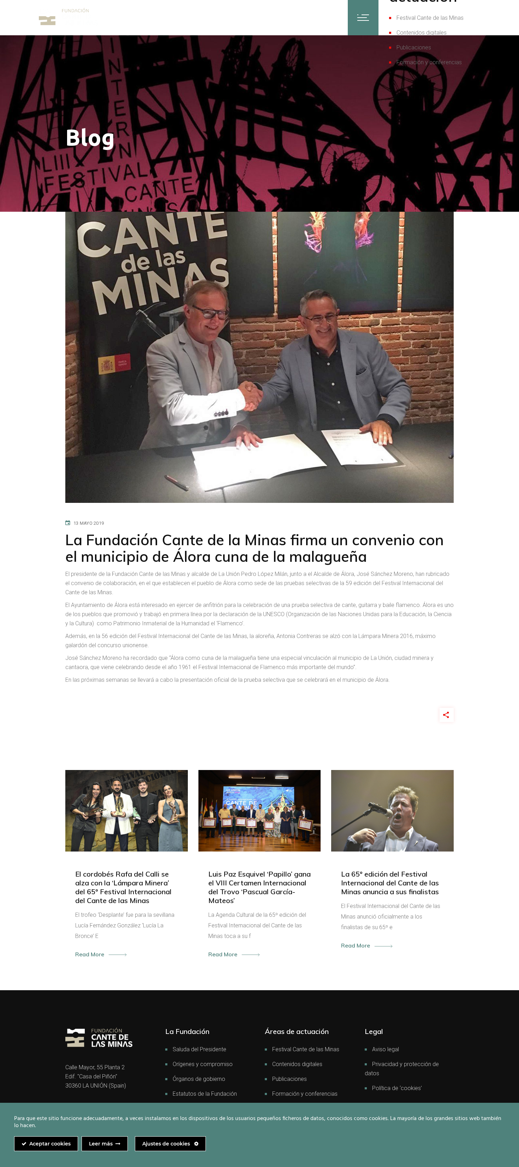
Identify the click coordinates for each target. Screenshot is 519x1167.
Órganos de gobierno (199, 1079)
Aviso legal (385, 1049)
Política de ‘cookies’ (397, 1088)
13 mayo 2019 (88, 523)
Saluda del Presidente (199, 1049)
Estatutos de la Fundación (205, 1093)
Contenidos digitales (421, 32)
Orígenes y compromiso (203, 1064)
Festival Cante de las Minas (430, 17)
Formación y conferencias (429, 62)
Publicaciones (413, 47)
